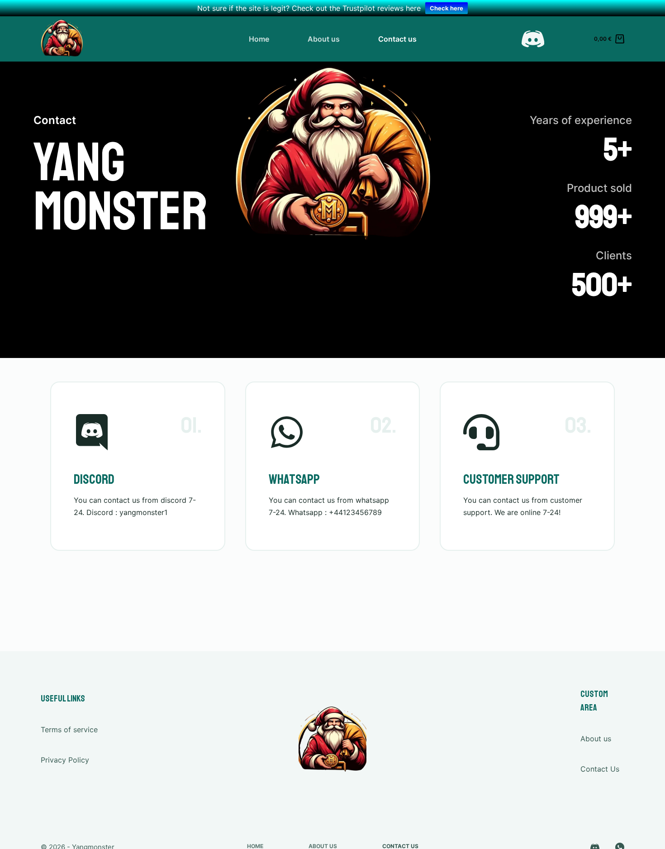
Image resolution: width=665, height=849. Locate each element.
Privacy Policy (65, 759)
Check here (446, 8)
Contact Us (599, 768)
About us (595, 738)
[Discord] (533, 39)
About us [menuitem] (324, 38)
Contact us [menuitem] (397, 38)
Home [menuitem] (259, 38)
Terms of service (69, 729)
